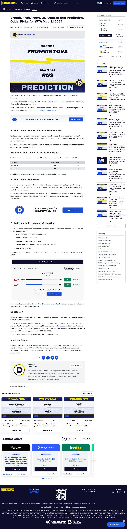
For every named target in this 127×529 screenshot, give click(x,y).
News (34, 9)
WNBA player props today (107, 265)
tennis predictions (17, 141)
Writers (21, 503)
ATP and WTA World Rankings (40, 348)
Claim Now (46, 469)
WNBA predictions (104, 240)
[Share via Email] (43, 358)
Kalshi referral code (105, 252)
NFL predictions (103, 246)
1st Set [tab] (77, 268)
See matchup (40, 294)
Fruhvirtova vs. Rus (52, 101)
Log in (109, 3)
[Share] (56, 358)
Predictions (18, 9)
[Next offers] (94, 460)
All (64, 439)
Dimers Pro (33, 194)
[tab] (43, 478)
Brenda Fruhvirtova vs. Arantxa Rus (45, 304)
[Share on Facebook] (52, 358)
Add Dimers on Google (76, 27)
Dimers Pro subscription (106, 260)
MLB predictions (104, 243)
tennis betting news (40, 345)
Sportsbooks (73, 439)
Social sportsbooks (105, 279)
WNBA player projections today (109, 263)
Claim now (16, 469)
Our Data (92, 503)
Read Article (16, 430)
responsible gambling (21, 331)
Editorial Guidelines (80, 503)
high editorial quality (59, 326)
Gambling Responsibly (64, 503)
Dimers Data (30, 34)
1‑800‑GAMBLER (81, 507)
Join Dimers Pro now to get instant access (41, 110)
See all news (111, 226)
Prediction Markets (86, 439)
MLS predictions (104, 238)
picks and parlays (74, 345)
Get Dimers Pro (119, 3)
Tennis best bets (104, 257)
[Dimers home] (9, 3)
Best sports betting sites (106, 271)
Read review (7, 474)
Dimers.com (15, 101)
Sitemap (52, 503)
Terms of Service (42, 503)
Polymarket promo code (106, 249)
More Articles (87, 393)
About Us (4, 503)
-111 (67, 280)
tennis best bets (49, 187)
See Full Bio (76, 365)
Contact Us (13, 503)
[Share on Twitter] (48, 358)
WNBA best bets (104, 268)
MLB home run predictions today (109, 274)
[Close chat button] (124, 521)
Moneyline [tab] (69, 268)
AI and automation (17, 323)
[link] (113, 492)
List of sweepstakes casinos (108, 277)
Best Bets (27, 9)
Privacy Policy (30, 503)
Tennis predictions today (107, 254)
